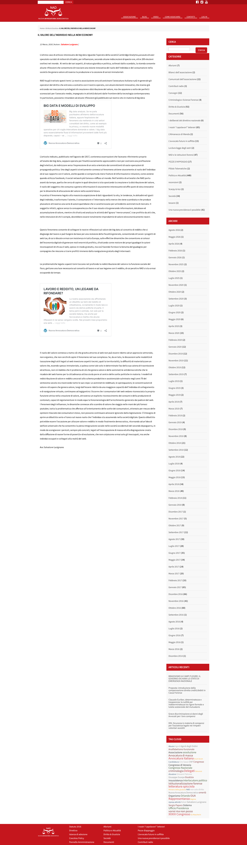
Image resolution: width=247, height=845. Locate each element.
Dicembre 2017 (176, 511)
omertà (202, 792)
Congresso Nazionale (180, 767)
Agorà (177, 746)
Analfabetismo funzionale (181, 749)
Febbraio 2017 (175, 580)
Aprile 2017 (174, 566)
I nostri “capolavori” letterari (151, 826)
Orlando (185, 795)
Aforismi (172, 65)
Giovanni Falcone (184, 774)
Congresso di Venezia (180, 764)
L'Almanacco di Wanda (179, 134)
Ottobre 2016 (175, 608)
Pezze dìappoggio (146, 830)
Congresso (198, 761)
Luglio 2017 (174, 546)
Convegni (173, 93)
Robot (183, 802)
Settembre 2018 (176, 449)
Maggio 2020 (174, 319)
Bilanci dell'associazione (180, 72)
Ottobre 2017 (175, 525)
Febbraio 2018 (175, 498)
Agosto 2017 (174, 539)
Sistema (187, 805)
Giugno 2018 (174, 470)
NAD (188, 789)
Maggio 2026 (174, 236)
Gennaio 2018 (175, 504)
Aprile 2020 (174, 326)
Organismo (174, 795)
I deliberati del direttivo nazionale (184, 120)
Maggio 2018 (174, 477)
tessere (172, 203)
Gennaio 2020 (175, 346)
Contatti (191, 16)
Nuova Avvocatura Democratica (183, 792)
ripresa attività (175, 802)
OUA (193, 795)
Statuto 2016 (131, 21)
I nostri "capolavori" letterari (182, 127)
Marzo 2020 (174, 333)
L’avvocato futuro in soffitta (151, 834)
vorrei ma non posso (181, 811)
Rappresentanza (179, 798)
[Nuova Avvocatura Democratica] (53, 21)
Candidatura (174, 762)
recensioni (173, 182)
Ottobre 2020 (175, 291)
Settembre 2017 (176, 532)
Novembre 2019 (176, 360)
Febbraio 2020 (175, 340)
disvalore (172, 774)
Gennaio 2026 (175, 257)
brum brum (198, 759)
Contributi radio (176, 86)
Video (155, 16)
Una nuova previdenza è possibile (184, 209)
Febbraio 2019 (175, 415)
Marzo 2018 (174, 491)
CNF (191, 761)
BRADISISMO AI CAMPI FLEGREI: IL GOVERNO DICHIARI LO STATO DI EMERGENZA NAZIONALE (185, 679)
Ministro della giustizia (177, 789)
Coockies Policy (76, 838)
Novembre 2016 (176, 601)
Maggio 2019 (174, 395)
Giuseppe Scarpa (177, 777)
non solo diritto (197, 789)
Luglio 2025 (174, 278)
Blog (144, 16)
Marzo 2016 (174, 649)
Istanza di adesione (78, 834)
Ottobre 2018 (175, 443)
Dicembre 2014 (176, 656)
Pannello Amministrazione (81, 842)
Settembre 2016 (176, 614)
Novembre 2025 (176, 264)
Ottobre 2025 (175, 271)
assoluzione (189, 752)
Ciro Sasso (184, 762)
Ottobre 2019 (175, 367)
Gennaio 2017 (175, 587)
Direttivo (73, 830)
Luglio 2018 (174, 463)
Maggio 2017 (174, 559)
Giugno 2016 (174, 635)
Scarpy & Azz (175, 189)
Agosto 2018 (174, 456)
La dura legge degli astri (180, 148)
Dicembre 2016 (176, 594)
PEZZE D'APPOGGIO (178, 161)
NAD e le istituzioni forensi (181, 154)
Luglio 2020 (174, 305)
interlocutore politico (195, 780)
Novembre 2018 (176, 436)
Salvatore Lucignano (69, 44)
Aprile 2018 (174, 484)
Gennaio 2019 (175, 422)
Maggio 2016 (174, 642)
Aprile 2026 (174, 243)
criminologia (176, 770)
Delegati (189, 770)
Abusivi (172, 746)
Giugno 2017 (174, 553)
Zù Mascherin (196, 814)
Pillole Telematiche (178, 168)
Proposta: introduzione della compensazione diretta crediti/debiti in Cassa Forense (187, 690)
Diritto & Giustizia (52, 28)
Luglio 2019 (174, 381)
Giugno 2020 (174, 312)
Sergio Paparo (176, 805)
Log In (204, 16)
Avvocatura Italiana (181, 758)
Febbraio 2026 (175, 250)
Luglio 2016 (174, 628)
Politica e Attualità (177, 175)
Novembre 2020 (176, 285)
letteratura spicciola (182, 786)
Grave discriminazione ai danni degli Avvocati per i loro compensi (186, 715)
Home (42, 28)
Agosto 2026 (174, 230)
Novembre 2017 (176, 518)
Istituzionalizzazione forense (185, 783)
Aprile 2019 (174, 401)
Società (172, 196)
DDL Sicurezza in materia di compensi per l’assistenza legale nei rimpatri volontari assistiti (186, 725)
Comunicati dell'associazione (182, 79)
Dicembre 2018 (176, 429)
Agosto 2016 (174, 621)
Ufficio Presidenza (179, 808)
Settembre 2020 (176, 298)
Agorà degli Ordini (189, 746)
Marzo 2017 (174, 573)
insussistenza (176, 780)
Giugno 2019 (174, 388)
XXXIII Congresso (179, 814)
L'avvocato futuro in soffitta (181, 141)
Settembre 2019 (176, 374)
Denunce (198, 771)
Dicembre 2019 (176, 353)
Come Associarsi (172, 16)
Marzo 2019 (174, 408)
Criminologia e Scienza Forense (183, 99)
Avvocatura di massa (181, 755)
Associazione (129, 16)
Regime (193, 799)
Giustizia (189, 777)
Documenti (174, 113)
